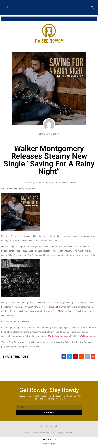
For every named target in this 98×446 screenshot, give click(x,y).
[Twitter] (47, 426)
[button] (92, 7)
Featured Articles (60, 183)
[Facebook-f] (42, 426)
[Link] (56, 426)
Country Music (48, 183)
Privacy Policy (49, 444)
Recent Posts (71, 183)
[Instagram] (51, 426)
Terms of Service (49, 440)
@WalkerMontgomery (57, 336)
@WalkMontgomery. (87, 336)
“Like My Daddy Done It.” (64, 311)
